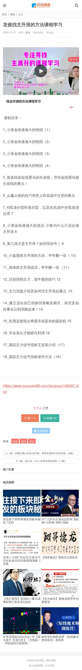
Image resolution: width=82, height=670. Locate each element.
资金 (31, 441)
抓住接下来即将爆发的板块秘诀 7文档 (22, 520)
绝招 (23, 441)
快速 (15, 441)
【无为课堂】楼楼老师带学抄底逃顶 (60, 600)
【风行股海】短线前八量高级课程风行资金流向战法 (22, 600)
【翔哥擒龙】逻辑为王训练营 (59, 557)
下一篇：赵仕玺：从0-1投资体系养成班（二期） (41, 460)
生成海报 (42, 431)
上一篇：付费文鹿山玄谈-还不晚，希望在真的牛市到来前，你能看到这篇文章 (42, 453)
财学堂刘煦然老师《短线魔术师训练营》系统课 (60, 638)
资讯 (12, 14)
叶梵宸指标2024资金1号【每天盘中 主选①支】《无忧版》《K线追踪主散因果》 (22, 640)
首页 (4, 14)
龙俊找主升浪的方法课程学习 (32, 24)
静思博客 (41, 5)
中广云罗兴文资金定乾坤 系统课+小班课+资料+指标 (60, 520)
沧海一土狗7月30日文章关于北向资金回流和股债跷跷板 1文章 (22, 560)
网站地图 (51, 660)
